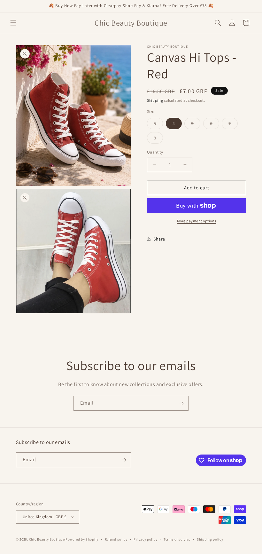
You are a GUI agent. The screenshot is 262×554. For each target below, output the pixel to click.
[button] (13, 23)
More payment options (196, 220)
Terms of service (177, 539)
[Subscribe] (181, 403)
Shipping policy (210, 539)
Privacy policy (145, 539)
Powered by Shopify (82, 539)
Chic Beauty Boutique (47, 539)
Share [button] (159, 239)
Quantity (155, 152)
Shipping (155, 100)
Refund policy (116, 539)
